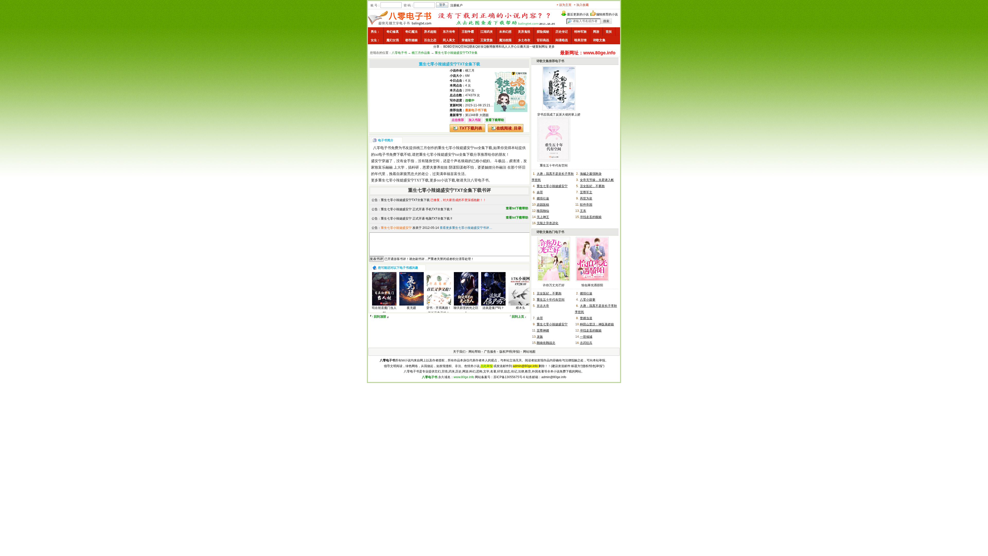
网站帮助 (475, 351)
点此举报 (486, 366)
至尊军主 (586, 192)
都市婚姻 (411, 40)
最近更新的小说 (578, 14)
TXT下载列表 (471, 128)
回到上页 (518, 316)
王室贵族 (486, 40)
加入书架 (475, 120)
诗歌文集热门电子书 (550, 232)
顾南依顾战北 (546, 343)
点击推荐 (458, 120)
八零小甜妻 (587, 299)
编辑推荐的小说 (607, 14)
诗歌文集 (599, 40)
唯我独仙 (543, 211)
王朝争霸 (468, 31)
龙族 (540, 336)
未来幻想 (505, 31)
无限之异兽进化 (547, 223)
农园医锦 (543, 204)
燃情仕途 (543, 198)
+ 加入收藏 (581, 5)
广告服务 (490, 351)
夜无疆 (411, 308)
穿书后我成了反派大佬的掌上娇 (558, 114)
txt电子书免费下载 (389, 155)
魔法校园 (505, 40)
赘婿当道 (586, 318)
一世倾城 (586, 336)
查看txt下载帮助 (517, 208)
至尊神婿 (543, 330)
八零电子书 (399, 53)
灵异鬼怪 (524, 31)
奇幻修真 (392, 31)
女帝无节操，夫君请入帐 (597, 180)
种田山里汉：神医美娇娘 (597, 324)
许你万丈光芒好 (553, 285)
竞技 (609, 31)
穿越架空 (468, 40)
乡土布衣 (524, 40)
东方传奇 (449, 31)
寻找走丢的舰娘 (591, 217)
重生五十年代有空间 (554, 165)
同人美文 (449, 40)
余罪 (540, 192)
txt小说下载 (446, 180)
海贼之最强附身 (591, 174)
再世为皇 (586, 198)
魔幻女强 (392, 40)
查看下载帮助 (495, 120)
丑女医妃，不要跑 (592, 186)
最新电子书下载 (476, 110)
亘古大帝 (543, 306)
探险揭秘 (543, 31)
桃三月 (469, 70)
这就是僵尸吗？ (493, 308)
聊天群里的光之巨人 (466, 310)
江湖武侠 (486, 31)
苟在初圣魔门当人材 (384, 310)
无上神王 (543, 217)
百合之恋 (430, 40)
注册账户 (456, 5)
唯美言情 (580, 40)
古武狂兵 (586, 343)
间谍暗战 (561, 40)
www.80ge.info (464, 377)
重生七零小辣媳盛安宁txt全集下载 (465, 148)
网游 (596, 31)
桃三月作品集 (421, 53)
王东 (583, 211)
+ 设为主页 (564, 5)
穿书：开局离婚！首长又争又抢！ (438, 310)
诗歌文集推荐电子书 (550, 61)
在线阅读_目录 (509, 128)
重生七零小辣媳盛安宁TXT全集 (456, 53)
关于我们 (459, 351)
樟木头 (520, 308)
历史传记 (561, 31)
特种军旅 (580, 31)
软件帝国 (586, 204)
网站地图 (529, 351)
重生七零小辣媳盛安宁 (552, 186)
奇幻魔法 (411, 31)
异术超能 (430, 31)
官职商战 (543, 40)
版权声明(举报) (509, 351)
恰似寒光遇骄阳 (592, 285)
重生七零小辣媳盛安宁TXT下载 (403, 180)
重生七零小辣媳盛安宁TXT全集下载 (405, 200)
